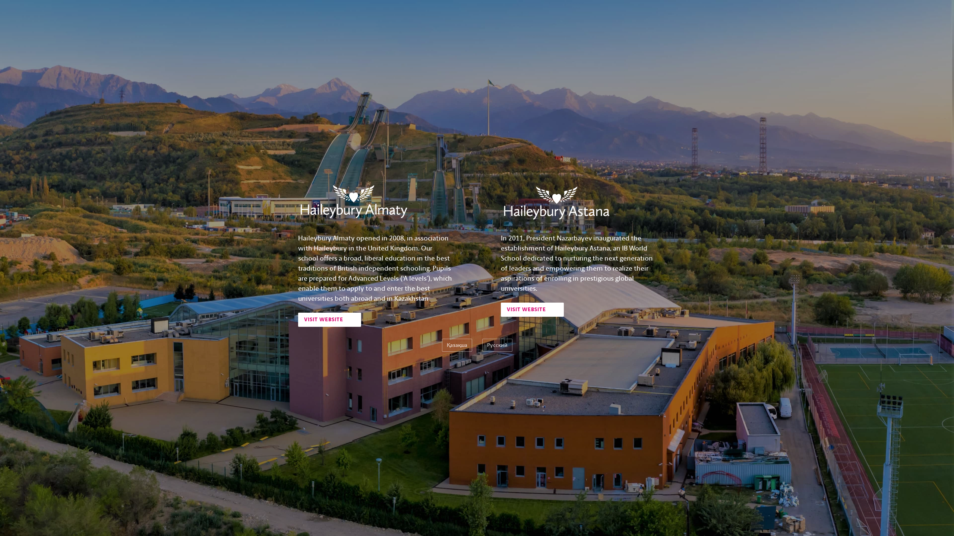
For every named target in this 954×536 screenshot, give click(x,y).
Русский (497, 345)
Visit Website (324, 319)
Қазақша (457, 345)
